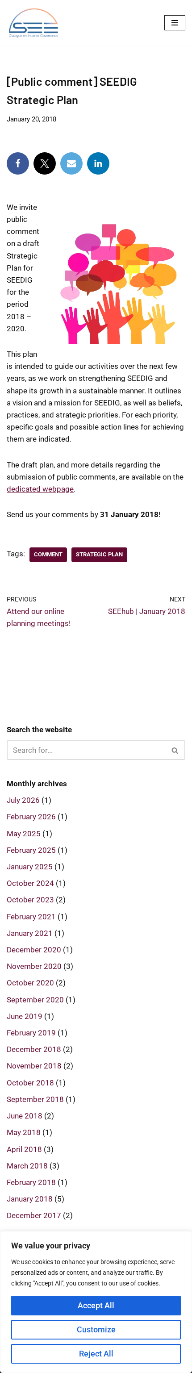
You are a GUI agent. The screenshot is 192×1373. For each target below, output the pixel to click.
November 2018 (34, 1065)
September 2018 (35, 1099)
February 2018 (31, 1182)
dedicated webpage (40, 488)
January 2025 (30, 866)
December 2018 (34, 1049)
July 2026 (23, 800)
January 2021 (30, 933)
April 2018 (24, 1149)
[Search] (175, 750)
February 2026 (31, 816)
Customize (96, 1329)
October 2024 (30, 883)
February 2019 (31, 1032)
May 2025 (24, 833)
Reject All (96, 1353)
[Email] (71, 163)
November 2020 (34, 966)
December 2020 (34, 949)
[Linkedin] (98, 163)
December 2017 (34, 1215)
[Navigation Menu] (174, 22)
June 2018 (24, 1115)
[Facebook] (18, 163)
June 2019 (24, 1016)
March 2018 (27, 1165)
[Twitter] (44, 163)
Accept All (96, 1305)
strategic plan (99, 554)
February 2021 (31, 916)
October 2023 (30, 899)
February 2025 (31, 850)
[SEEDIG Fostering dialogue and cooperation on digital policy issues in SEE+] (36, 22)
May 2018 (24, 1132)
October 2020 (30, 982)
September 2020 (35, 999)
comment (48, 554)
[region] (96, 1302)
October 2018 (30, 1082)
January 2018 (30, 1198)
